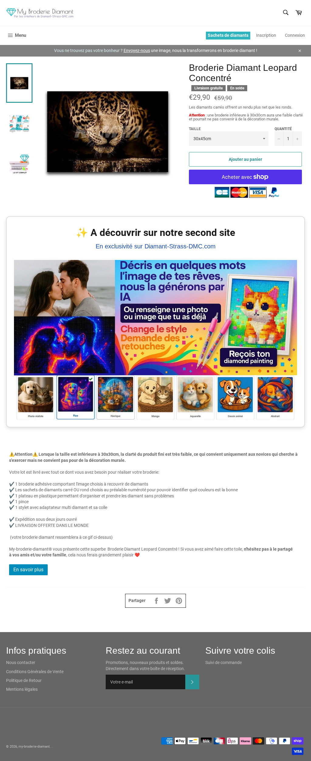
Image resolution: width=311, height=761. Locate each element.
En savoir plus (28, 569)
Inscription (266, 35)
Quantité (283, 129)
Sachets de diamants (228, 35)
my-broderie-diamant (34, 747)
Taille (195, 129)
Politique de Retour (24, 680)
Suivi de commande (223, 662)
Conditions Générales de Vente (34, 671)
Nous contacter (20, 662)
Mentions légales (22, 689)
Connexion (295, 35)
